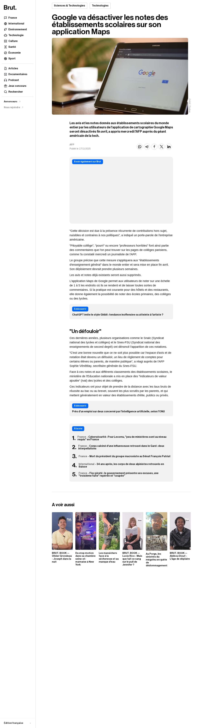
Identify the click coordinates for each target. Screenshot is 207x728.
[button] (17, 723)
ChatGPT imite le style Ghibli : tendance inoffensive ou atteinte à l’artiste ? (117, 314)
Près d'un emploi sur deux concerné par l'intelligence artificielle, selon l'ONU (118, 411)
